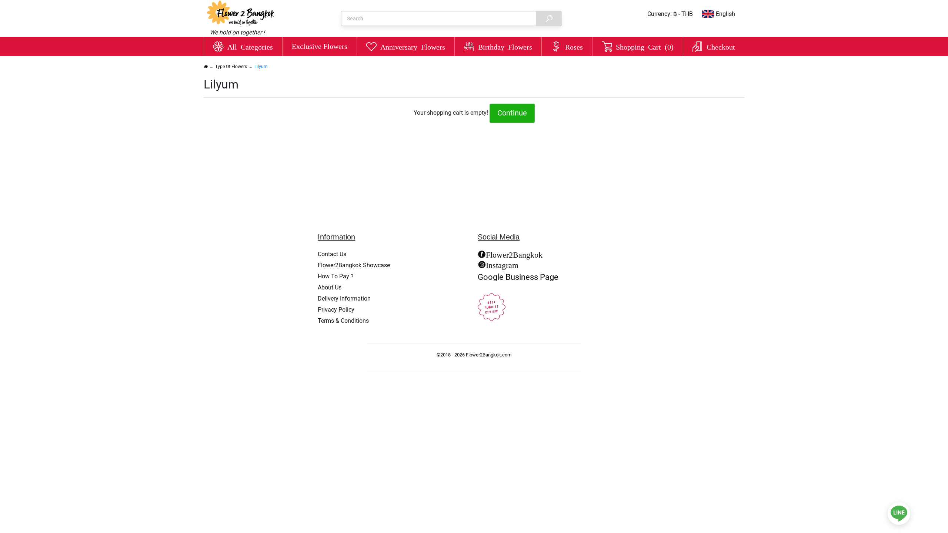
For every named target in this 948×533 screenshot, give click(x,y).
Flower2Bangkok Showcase (354, 265)
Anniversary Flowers (412, 46)
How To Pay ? (336, 276)
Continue (512, 112)
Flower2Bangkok (514, 254)
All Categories (250, 46)
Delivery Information (344, 298)
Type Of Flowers (231, 66)
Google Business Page (518, 277)
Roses (574, 46)
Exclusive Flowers (319, 46)
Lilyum (261, 66)
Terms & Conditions (343, 320)
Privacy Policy (336, 309)
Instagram (502, 264)
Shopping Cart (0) (645, 46)
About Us (329, 287)
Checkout (721, 46)
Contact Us (332, 254)
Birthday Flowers (505, 46)
